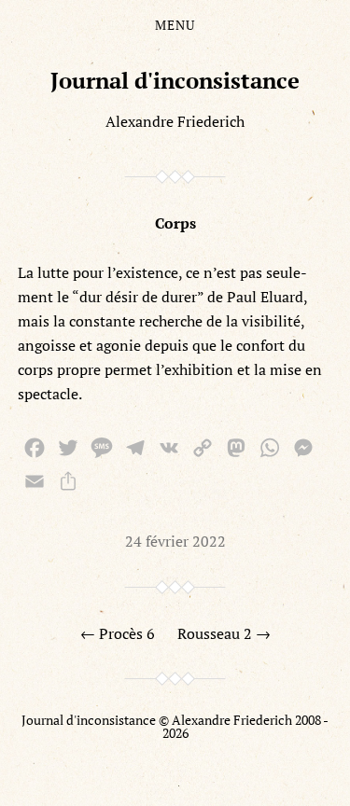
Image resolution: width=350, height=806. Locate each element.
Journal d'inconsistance (175, 80)
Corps (175, 223)
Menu (175, 25)
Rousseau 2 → (224, 633)
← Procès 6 (117, 633)
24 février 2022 (175, 541)
